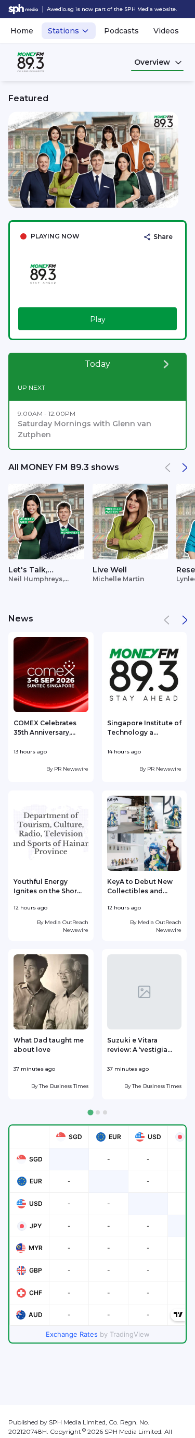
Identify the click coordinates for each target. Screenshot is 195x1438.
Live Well (110, 569)
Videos (166, 30)
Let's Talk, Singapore (28, 570)
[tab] (90, 1113)
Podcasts (121, 30)
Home (21, 30)
